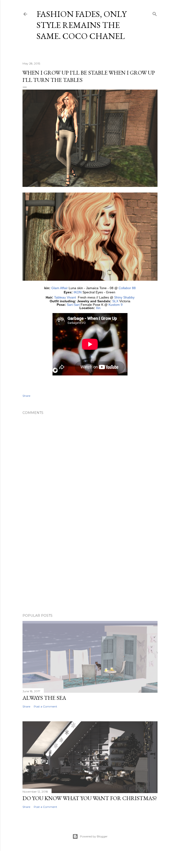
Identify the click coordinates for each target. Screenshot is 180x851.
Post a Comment (45, 706)
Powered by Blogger (94, 836)
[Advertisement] (90, 569)
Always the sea (44, 697)
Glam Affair (59, 288)
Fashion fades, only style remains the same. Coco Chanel (82, 25)
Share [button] (26, 395)
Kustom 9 (116, 304)
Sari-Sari (73, 304)
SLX (115, 301)
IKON (78, 292)
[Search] (155, 13)
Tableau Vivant (65, 297)
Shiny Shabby (124, 297)
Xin (98, 308)
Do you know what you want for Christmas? (89, 798)
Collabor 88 (127, 288)
